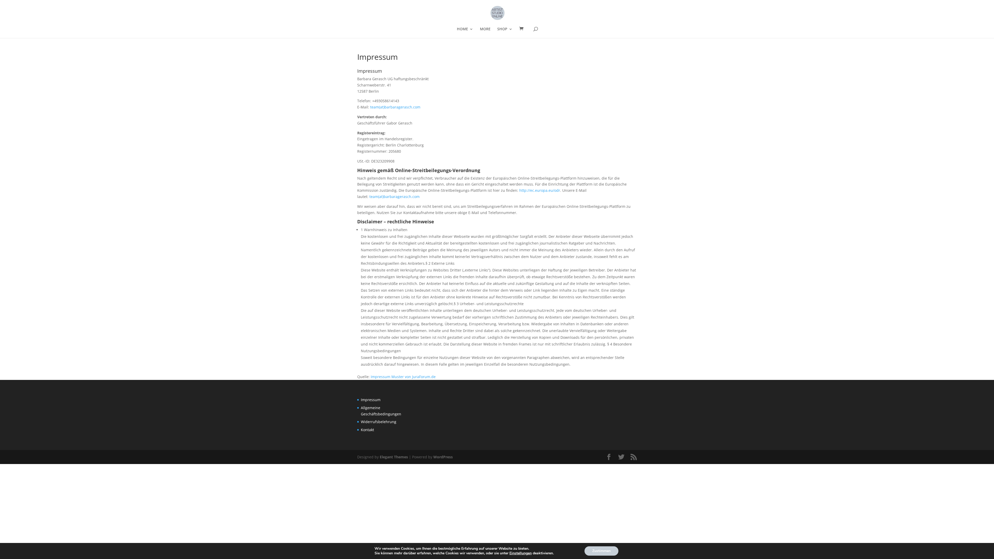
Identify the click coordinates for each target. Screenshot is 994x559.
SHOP (502, 29)
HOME (462, 29)
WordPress (443, 456)
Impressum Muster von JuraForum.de (403, 376)
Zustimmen (601, 550)
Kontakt (367, 429)
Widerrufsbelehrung (378, 421)
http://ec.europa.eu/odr (539, 190)
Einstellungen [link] (520, 553)
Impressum (371, 399)
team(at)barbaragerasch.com (395, 107)
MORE (485, 29)
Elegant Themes (394, 456)
